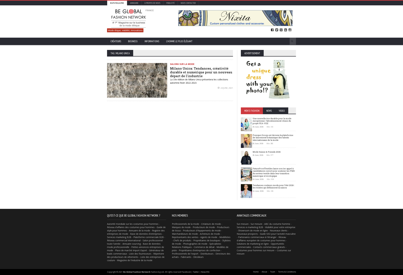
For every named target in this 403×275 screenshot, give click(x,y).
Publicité (170, 3)
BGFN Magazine (117, 3)
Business (133, 41)
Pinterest (281, 30)
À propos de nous (152, 3)
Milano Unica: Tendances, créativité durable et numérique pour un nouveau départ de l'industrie (201, 72)
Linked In (285, 30)
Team (272, 271)
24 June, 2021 (226, 87)
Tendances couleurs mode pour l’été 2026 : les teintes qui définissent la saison (274, 186)
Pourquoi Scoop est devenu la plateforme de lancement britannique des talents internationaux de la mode (273, 137)
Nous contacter (188, 3)
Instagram (290, 30)
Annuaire (134, 3)
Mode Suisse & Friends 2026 (267, 151)
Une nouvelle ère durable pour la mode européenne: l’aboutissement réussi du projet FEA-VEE (272, 121)
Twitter (276, 30)
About (264, 271)
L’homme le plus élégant (179, 41)
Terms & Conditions (287, 271)
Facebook (272, 30)
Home (256, 271)
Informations (152, 41)
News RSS (205, 272)
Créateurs (116, 41)
